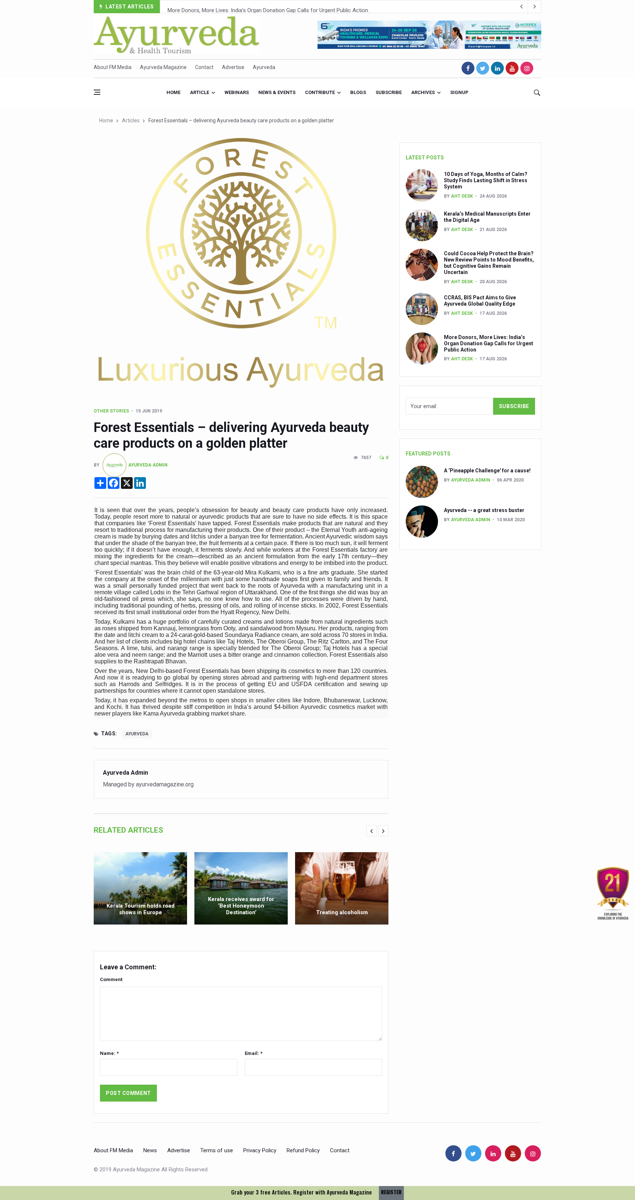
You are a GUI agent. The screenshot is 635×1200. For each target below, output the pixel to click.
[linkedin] (497, 68)
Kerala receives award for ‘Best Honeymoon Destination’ (241, 906)
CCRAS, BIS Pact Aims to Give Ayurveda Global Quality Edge (480, 301)
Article (199, 92)
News (150, 1150)
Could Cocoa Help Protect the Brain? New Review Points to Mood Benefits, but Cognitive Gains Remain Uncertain (489, 263)
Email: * (253, 1053)
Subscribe (389, 92)
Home (173, 92)
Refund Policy (303, 1150)
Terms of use (216, 1150)
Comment (111, 979)
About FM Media (113, 67)
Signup (459, 92)
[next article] (521, 6)
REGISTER (391, 1192)
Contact (204, 67)
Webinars (237, 92)
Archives (423, 92)
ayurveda (136, 733)
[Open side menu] (97, 92)
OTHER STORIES (111, 411)
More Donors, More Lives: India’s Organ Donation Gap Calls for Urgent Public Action (268, 7)
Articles (131, 120)
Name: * (109, 1053)
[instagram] (526, 68)
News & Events (276, 92)
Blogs (358, 92)
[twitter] (482, 68)
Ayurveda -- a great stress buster (484, 510)
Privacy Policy (259, 1150)
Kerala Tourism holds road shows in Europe (141, 909)
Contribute (320, 92)
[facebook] (468, 68)
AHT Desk (462, 196)
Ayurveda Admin (148, 465)
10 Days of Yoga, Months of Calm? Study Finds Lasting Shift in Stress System (485, 180)
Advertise (233, 67)
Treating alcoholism (342, 912)
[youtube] (512, 68)
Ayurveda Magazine (163, 67)
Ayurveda (264, 67)
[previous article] (534, 6)
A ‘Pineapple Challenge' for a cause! (487, 470)
